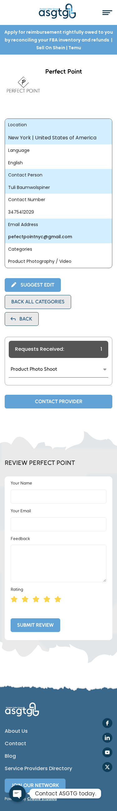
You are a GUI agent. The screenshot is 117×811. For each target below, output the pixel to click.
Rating (17, 589)
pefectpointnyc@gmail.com (40, 237)
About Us (16, 731)
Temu (74, 48)
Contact (15, 743)
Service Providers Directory (38, 768)
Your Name (21, 483)
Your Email (21, 511)
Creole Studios (42, 798)
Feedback (20, 538)
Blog (10, 756)
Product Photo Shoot (34, 369)
